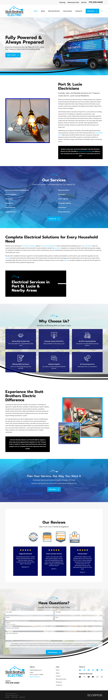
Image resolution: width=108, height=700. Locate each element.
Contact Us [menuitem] (78, 11)
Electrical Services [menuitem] (54, 11)
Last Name (58, 612)
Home (57, 670)
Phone (7, 617)
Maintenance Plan (73, 2)
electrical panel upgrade (48, 246)
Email (56, 617)
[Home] (14, 11)
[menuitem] (7, 697)
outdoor (89, 246)
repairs (66, 260)
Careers (58, 676)
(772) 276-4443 (71, 151)
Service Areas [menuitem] (67, 11)
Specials (83, 2)
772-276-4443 (96, 2)
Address (8, 622)
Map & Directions (35, 677)
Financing (62, 2)
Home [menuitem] (36, 11)
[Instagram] (88, 670)
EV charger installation (28, 246)
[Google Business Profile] (80, 670)
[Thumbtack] (97, 670)
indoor (83, 246)
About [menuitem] (43, 11)
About (57, 673)
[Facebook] (84, 670)
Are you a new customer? (12, 628)
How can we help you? (12, 633)
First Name (9, 612)
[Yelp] (93, 670)
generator (57, 248)
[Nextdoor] (102, 670)
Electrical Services (61, 679)
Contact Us (59, 685)
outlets (7, 258)
